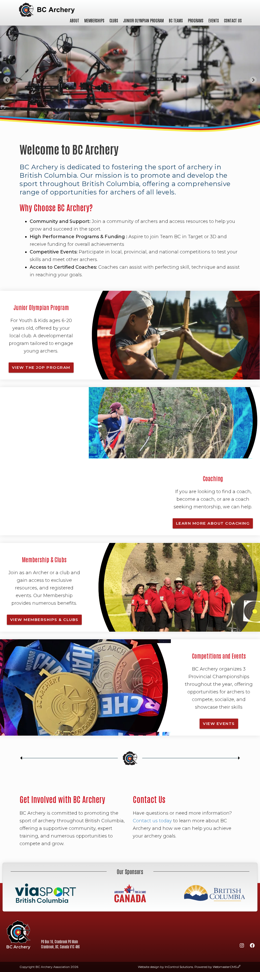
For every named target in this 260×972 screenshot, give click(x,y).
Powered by (215, 967)
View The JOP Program (41, 367)
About (74, 20)
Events (213, 20)
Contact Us (233, 20)
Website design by (165, 967)
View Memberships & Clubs (44, 619)
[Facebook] (252, 946)
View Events (219, 723)
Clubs (113, 20)
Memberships (94, 20)
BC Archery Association (46, 10)
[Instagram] (241, 946)
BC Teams (176, 20)
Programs (195, 20)
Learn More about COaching (213, 523)
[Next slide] (253, 80)
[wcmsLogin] (238, 967)
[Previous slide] (6, 80)
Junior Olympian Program (143, 20)
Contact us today (152, 821)
